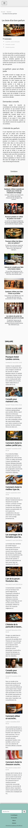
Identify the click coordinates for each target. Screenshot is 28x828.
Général (9, 12)
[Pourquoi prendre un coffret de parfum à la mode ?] (14, 208)
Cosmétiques (14, 815)
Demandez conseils (10, 44)
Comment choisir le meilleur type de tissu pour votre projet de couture (14, 490)
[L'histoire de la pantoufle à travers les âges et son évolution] (14, 617)
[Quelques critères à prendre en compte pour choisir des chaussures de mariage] (14, 181)
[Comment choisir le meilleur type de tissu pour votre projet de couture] (14, 479)
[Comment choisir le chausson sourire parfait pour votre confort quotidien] (14, 754)
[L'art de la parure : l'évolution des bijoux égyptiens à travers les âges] (14, 571)
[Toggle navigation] (4, 3)
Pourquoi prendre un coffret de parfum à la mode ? (14, 217)
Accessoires (14, 818)
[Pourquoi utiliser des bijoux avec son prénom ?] (14, 233)
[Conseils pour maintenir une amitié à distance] (14, 391)
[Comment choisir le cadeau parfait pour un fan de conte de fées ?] (14, 435)
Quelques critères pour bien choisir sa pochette (14, 292)
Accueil (3, 12)
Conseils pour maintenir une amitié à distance (13, 401)
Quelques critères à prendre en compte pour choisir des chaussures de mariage (14, 191)
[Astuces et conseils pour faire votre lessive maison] (14, 259)
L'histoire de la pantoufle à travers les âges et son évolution (13, 628)
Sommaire (7, 39)
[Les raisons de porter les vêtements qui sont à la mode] (14, 308)
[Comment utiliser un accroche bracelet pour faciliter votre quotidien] (14, 708)
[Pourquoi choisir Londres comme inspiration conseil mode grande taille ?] (14, 349)
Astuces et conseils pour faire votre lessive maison (14, 268)
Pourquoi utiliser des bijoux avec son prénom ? (14, 242)
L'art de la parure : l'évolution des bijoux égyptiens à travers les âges (13, 582)
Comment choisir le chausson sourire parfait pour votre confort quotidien (14, 765)
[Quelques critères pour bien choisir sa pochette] (14, 283)
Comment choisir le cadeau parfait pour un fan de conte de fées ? (14, 446)
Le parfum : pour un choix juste (12, 41)
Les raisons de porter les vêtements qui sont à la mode (14, 317)
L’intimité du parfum (10, 47)
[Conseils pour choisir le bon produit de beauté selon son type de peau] (14, 663)
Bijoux (14, 820)
